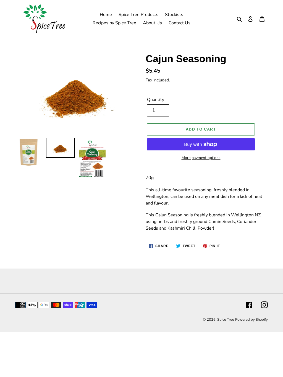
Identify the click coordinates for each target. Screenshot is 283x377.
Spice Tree (225, 319)
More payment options (201, 157)
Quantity (155, 100)
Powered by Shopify (251, 319)
